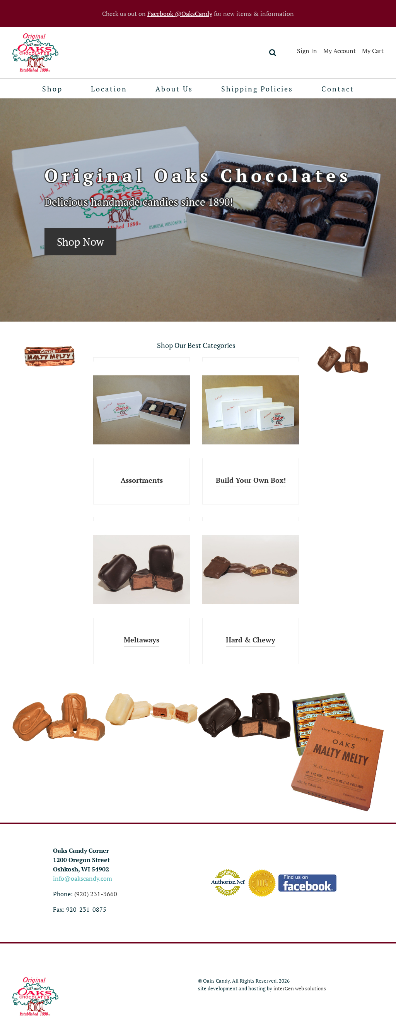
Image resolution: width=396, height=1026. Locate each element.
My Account (339, 51)
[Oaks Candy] (35, 52)
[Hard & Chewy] (250, 569)
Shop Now (80, 241)
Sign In (307, 51)
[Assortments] (141, 410)
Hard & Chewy (250, 640)
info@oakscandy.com (82, 878)
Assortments (142, 480)
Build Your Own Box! (251, 480)
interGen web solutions (299, 988)
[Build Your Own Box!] (250, 410)
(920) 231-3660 (95, 894)
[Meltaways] (141, 569)
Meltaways (141, 640)
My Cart (373, 51)
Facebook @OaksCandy (179, 13)
